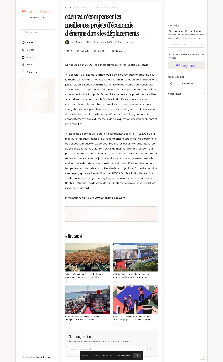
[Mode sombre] (202, 357)
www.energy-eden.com (110, 198)
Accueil (69, 7)
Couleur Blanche (42, 357)
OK (137, 355)
